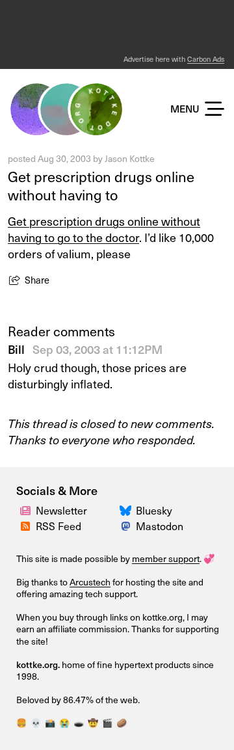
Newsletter (61, 510)
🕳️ (78, 722)
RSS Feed (58, 525)
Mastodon (159, 525)
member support (166, 558)
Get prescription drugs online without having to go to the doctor (104, 229)
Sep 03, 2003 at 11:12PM (97, 349)
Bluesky (154, 510)
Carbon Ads (205, 58)
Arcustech (90, 582)
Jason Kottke (130, 158)
